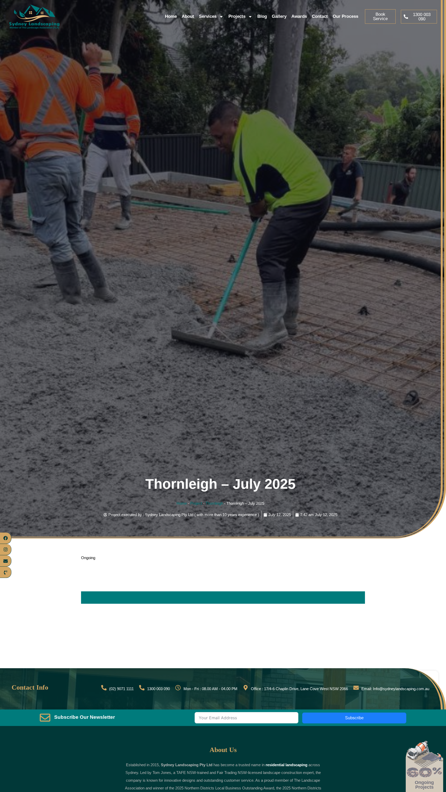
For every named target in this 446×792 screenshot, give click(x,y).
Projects (236, 16)
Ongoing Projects (424, 785)
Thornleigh (214, 503)
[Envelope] (5, 561)
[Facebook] (5, 538)
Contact (320, 16)
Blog (262, 16)
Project (196, 503)
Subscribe (354, 718)
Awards (299, 16)
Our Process (345, 16)
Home (171, 16)
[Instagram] (5, 549)
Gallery (279, 16)
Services (208, 16)
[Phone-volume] (5, 572)
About (188, 16)
